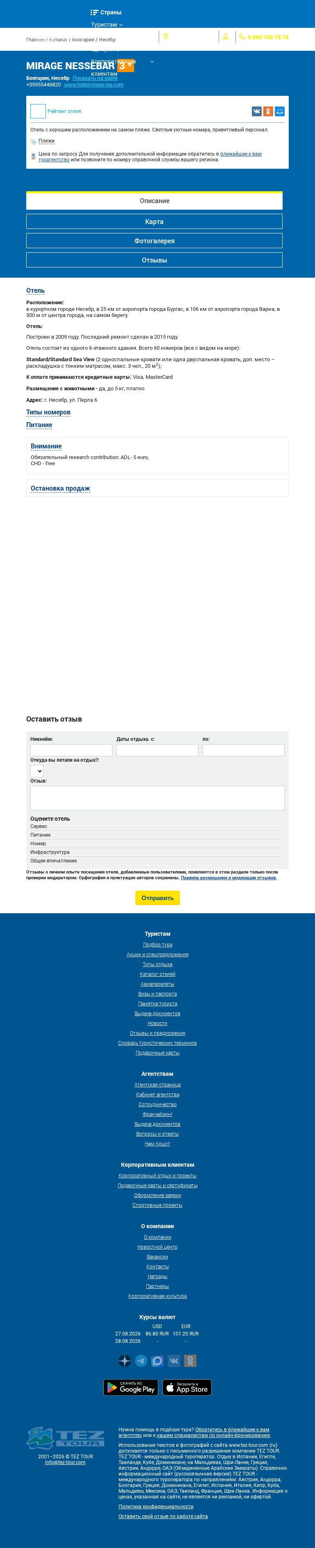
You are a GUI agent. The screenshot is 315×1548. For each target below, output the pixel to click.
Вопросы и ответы (157, 1133)
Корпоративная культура (157, 1295)
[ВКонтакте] (257, 111)
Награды (157, 1276)
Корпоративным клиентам (113, 63)
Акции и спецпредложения (158, 954)
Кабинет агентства (157, 1094)
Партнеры (157, 1286)
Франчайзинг (158, 1114)
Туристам (104, 24)
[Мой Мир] (280, 111)
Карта (154, 221)
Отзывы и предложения (157, 1033)
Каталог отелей (158, 974)
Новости (157, 1023)
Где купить (105, 49)
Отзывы (154, 260)
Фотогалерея (155, 240)
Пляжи (47, 141)
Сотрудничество (158, 1104)
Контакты (157, 1266)
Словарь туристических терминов (157, 1042)
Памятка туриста (157, 1003)
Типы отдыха (157, 964)
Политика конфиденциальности (156, 1507)
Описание (154, 200)
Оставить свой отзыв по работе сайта (163, 1516)
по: (206, 739)
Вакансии (157, 1256)
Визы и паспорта (157, 993)
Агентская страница (157, 1084)
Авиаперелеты (157, 983)
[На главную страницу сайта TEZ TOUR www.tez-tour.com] (41, 36)
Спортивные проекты (157, 1205)
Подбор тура (157, 944)
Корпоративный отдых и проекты (157, 1175)
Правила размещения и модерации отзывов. (229, 877)
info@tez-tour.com (65, 1462)
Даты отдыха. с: (135, 739)
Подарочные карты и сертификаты (158, 1185)
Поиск (74, 37)
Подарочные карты (158, 1052)
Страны (111, 12)
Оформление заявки (157, 1195)
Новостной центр (157, 1246)
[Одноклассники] (268, 111)
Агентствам (106, 37)
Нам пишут (157, 1143)
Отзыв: (38, 780)
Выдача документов (157, 1013)
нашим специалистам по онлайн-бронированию (213, 1435)
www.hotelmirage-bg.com (93, 84)
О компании (157, 1236)
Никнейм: (41, 739)
